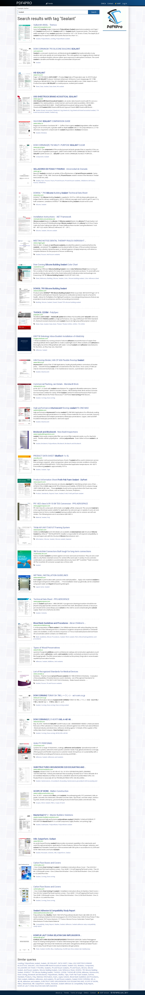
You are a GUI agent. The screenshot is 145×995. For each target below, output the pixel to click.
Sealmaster (45, 824)
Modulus (44, 133)
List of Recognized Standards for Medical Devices (55, 671)
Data (41, 86)
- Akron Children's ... (59, 623)
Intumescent (45, 372)
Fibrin (77, 637)
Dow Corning (22, 974)
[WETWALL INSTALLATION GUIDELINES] (24, 583)
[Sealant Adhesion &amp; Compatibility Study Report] (24, 918)
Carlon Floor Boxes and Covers (47, 863)
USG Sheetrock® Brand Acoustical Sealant (51, 965)
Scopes (38, 803)
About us (59, 993)
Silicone (38, 204)
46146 (58, 733)
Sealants (48, 968)
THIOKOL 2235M (60, 972)
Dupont (51, 493)
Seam (55, 977)
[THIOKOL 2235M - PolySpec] (24, 320)
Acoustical (49, 110)
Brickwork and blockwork (73, 443)
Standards (45, 493)
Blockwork (60, 443)
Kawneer (68, 539)
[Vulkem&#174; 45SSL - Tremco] (24, 33)
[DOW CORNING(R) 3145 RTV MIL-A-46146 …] (24, 727)
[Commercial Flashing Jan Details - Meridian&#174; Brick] (24, 392)
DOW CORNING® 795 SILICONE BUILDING (56, 49)
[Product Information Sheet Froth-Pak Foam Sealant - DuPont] (24, 488)
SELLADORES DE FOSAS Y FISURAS (31, 968)
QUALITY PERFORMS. (42, 743)
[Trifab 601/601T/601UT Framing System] (24, 535)
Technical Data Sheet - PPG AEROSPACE (51, 599)
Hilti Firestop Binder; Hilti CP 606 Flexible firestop (58, 360)
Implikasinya (58, 949)
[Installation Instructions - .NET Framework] (24, 225)
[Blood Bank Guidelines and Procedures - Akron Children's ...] (24, 631)
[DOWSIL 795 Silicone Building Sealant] (24, 296)
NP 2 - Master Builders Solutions (53, 815)
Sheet (37, 86)
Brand (43, 110)
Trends (50, 3)
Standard (21, 977)
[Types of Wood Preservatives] (24, 655)
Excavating (63, 781)
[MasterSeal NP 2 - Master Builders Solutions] (24, 823)
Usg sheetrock (64, 110)
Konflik (48, 949)
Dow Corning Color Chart (55, 264)
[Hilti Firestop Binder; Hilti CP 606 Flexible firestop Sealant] (24, 368)
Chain (37, 949)
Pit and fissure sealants (72, 180)
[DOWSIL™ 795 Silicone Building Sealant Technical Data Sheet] (24, 201)
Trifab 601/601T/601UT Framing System (51, 527)
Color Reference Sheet (66, 970)
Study (47, 924)
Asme (42, 587)
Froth (66, 493)
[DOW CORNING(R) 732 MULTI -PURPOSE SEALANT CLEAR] (24, 153)
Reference (43, 278)
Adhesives (39, 979)
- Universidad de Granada (60, 169)
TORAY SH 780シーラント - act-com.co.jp (59, 695)
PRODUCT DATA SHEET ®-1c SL (51, 456)
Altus (52, 949)
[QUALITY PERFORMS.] (24, 751)
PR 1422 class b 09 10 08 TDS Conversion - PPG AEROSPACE (60, 503)
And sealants (58, 661)
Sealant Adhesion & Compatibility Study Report (76, 984)
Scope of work (60, 803)
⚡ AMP (118, 3)
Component (40, 157)
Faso (42, 180)
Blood (49, 637)
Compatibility (40, 924)
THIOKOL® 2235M (74, 972)
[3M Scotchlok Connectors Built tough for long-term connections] (24, 559)
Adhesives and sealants (55, 757)
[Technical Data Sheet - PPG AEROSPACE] (24, 607)
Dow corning (51, 398)
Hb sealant (60, 86)
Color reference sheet (92, 278)
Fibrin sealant (70, 637)
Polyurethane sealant (63, 39)
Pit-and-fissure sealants (60, 968)
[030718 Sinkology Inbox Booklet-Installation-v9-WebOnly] (24, 344)
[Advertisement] (115, 66)
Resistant (44, 853)
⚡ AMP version (103, 993)
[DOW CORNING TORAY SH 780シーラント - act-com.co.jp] (24, 703)
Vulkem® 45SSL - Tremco (45, 25)
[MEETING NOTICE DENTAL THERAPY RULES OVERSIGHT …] (24, 249)
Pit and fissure (59, 180)
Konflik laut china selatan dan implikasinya (76, 949)
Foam (56, 493)
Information (39, 539)
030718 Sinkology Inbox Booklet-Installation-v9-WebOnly (58, 336)
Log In (124, 3)
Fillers (53, 803)
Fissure (47, 180)
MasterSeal (27, 984)
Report (51, 924)
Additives (51, 661)
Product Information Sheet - (60, 479)
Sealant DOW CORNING (81, 979)
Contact (110, 3)
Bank (37, 637)
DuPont (91, 974)
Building (49, 278)
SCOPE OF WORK (91, 981)
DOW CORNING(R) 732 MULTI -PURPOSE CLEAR (59, 145)
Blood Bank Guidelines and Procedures (84, 977)
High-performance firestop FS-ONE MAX (61, 408)
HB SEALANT (52, 963)
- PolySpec (45, 312)
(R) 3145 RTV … (53, 719)
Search (93, 12)
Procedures (55, 637)
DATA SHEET (63, 963)
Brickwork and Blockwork (37, 974)
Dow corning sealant (62, 705)
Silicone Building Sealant (48, 970)
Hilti (55, 853)
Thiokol (59, 324)
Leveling (53, 39)
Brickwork (44, 443)
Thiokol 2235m (67, 324)
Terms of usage (76, 993)
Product (38, 493)
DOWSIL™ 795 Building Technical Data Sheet (60, 193)
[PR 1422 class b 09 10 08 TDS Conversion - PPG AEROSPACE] (24, 511)
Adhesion (68, 924)
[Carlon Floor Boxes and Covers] (24, 871)
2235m (75, 324)
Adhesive (39, 350)
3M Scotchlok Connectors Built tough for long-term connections (62, 551)
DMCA (103, 3)
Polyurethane (45, 39)
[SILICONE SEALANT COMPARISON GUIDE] (24, 129)
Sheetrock (56, 110)
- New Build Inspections (55, 432)
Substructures (45, 781)
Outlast (68, 853)
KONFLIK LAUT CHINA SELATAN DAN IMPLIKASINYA (37, 986)
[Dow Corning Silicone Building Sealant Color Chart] (24, 272)
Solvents (44, 613)
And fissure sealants (53, 254)
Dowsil (55, 302)
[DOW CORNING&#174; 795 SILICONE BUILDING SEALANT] (24, 57)
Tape (48, 469)
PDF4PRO (24, 2)
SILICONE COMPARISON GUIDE (51, 121)
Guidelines (43, 637)
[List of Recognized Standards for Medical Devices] (24, 679)
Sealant (38, 39)
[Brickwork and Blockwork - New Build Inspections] (24, 440)
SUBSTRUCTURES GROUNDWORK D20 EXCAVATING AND (62, 981)
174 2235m (81, 324)
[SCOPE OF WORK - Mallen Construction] (24, 799)
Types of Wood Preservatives (46, 647)
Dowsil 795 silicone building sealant (69, 302)
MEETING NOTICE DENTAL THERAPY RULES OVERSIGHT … (59, 240)
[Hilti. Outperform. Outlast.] (24, 847)
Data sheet (52, 86)
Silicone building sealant (76, 278)
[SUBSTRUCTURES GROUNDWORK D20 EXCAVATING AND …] (24, 775)
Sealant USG (72, 965)
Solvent (66, 977)
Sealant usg (53, 112)
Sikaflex (38, 469)
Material (38, 517)
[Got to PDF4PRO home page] (114, 19)
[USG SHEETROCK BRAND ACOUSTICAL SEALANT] (24, 104)
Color (66, 278)
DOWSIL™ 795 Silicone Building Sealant (38, 972)
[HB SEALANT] (24, 81)
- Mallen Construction (50, 791)
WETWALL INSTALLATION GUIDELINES (50, 575)
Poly (48, 517)
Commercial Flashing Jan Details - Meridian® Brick (56, 384)
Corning (43, 398)
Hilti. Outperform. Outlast (41, 984)
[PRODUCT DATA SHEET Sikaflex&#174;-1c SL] (24, 464)
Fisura (52, 180)
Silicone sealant (52, 230)
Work (43, 803)
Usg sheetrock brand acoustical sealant (83, 110)
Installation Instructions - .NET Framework (52, 217)
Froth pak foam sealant (75, 493)
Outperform (61, 853)
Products (28, 977)
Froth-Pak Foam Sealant (78, 974)
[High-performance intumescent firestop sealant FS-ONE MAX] (24, 416)
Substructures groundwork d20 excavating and (82, 781)
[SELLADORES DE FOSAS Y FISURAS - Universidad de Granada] (24, 177)
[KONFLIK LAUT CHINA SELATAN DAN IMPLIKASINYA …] (24, 943)
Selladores (42, 182)
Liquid (38, 587)
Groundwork (55, 781)
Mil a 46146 (64, 733)
